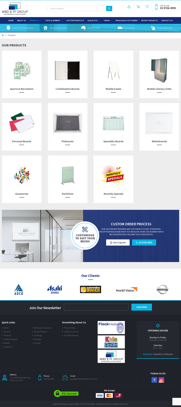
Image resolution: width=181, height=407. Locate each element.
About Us (21, 20)
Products (34, 20)
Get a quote (119, 242)
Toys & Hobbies (52, 20)
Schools (37, 343)
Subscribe (141, 307)
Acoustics (93, 20)
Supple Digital (74, 404)
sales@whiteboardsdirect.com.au (83, 379)
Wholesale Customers (127, 20)
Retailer (7, 343)
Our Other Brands (71, 335)
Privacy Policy (69, 328)
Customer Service (71, 332)
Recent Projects (149, 20)
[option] (19, 28)
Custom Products (75, 20)
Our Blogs (38, 335)
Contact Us (167, 20)
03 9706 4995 (145, 242)
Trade (107, 20)
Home (11, 20)
